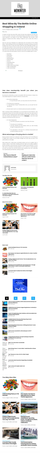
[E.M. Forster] (7, 168)
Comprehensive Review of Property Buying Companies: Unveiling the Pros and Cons (21, 337)
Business (22, 440)
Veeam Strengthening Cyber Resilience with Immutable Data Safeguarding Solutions (22, 314)
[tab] (7, 298)
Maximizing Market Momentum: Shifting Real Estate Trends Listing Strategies (22, 325)
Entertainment (23, 415)
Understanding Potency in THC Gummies (17, 247)
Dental (22, 392)
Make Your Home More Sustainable (16, 342)
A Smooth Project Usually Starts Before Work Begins (20, 270)
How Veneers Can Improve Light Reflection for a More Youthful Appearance (28, 215)
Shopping (4, 392)
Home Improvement (6, 440)
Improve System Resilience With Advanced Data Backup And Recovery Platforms (22, 302)
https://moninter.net (13, 169)
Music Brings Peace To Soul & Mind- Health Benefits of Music (22, 348)
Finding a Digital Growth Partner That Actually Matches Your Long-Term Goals (10, 231)
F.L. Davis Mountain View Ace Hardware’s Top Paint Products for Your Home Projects (10, 194)
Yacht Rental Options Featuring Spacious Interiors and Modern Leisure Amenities (29, 443)
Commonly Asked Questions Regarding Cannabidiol (20, 360)
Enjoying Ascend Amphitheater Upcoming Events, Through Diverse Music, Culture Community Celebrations (21, 265)
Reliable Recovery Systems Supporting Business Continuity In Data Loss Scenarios (22, 308)
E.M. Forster (16, 29)
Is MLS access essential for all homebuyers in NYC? (19, 330)
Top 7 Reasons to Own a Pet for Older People (18, 354)
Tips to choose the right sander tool (16, 366)
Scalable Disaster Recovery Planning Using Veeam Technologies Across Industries (20, 320)
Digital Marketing (5, 415)
